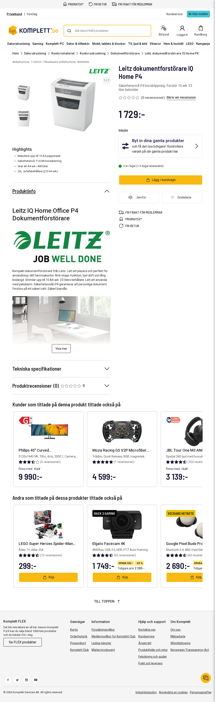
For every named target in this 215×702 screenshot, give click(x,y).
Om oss (175, 629)
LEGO (190, 43)
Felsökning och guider (152, 656)
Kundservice (146, 636)
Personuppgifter (201, 692)
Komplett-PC (55, 43)
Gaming (37, 43)
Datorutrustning (18, 43)
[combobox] (107, 31)
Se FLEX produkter (22, 642)
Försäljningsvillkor (103, 629)
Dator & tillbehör (78, 43)
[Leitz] (99, 71)
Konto (74, 629)
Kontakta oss (147, 629)
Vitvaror (155, 43)
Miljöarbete (177, 636)
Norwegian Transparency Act (189, 650)
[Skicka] (69, 30)
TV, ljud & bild (137, 43)
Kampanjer (203, 43)
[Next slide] (106, 105)
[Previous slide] (39, 105)
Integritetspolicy (146, 692)
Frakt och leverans (150, 663)
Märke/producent (103, 650)
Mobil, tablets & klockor (109, 43)
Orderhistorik (78, 636)
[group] (73, 104)
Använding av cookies (173, 692)
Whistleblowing (180, 643)
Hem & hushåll (174, 43)
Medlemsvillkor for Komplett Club (113, 636)
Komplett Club (79, 650)
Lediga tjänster (101, 643)
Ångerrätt (144, 643)
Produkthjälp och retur (153, 650)
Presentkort (78, 643)
